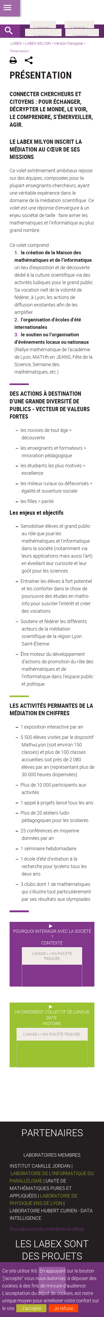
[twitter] (79, 24)
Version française (68, 43)
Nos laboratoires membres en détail (47, 1229)
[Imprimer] (15, 61)
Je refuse (63, 1308)
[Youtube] (82, 32)
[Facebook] (43, 32)
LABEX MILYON (38, 43)
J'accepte (31, 1308)
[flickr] (43, 24)
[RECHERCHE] (10, 31)
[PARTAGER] (30, 61)
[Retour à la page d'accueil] (52, 12)
